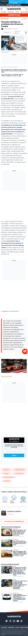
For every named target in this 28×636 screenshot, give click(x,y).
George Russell (19, 473)
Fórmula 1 (6, 469)
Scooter (23, 6)
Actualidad (3, 12)
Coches (17, 12)
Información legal (9, 631)
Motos (14, 566)
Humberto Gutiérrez (7, 28)
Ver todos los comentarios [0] (14, 521)
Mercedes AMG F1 (9, 477)
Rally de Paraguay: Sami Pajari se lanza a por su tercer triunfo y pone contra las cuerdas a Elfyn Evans (14, 71)
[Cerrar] (25, 36)
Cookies (15, 631)
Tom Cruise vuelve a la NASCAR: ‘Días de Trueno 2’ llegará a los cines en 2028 (12, 75)
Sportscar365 (8, 376)
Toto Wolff (6, 481)
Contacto (4, 631)
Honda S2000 (7, 6)
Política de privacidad (22, 631)
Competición (11, 12)
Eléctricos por (9, 4)
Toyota (19, 6)
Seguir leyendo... (10, 514)
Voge (2, 6)
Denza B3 (14, 6)
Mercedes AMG (19, 469)
